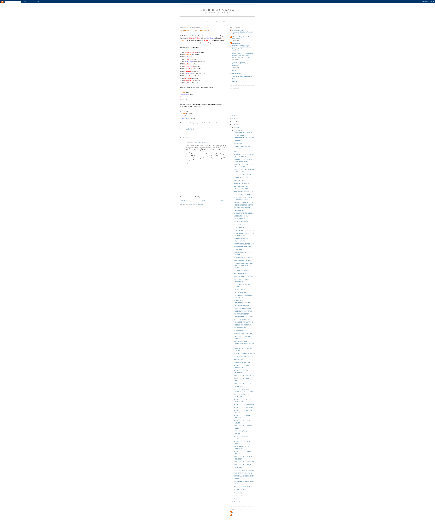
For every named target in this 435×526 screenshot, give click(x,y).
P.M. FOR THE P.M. (240, 290)
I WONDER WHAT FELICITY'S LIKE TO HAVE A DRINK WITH (243, 265)
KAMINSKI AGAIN (239, 228)
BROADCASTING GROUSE (242, 308)
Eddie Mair (190, 130)
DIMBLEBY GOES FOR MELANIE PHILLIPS (241, 187)
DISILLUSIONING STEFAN (242, 325)
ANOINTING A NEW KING (242, 363)
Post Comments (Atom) (195, 205)
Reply (187, 163)
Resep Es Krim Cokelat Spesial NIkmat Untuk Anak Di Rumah (241, 56)
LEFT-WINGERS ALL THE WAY (244, 244)
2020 (234, 119)
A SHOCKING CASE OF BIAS (243, 133)
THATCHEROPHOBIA (241, 331)
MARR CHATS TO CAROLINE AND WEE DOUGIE (243, 160)
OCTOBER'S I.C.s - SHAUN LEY (244, 462)
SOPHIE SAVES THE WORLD (243, 311)
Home (203, 200)
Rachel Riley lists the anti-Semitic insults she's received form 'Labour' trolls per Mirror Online (241, 47)
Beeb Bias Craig (217, 9)
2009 (234, 125)
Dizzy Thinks (236, 73)
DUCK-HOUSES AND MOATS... (243, 486)
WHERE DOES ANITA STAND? (243, 357)
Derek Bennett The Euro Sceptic (242, 53)
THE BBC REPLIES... (240, 328)
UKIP (234, 70)
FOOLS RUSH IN (239, 143)
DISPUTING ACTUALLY (241, 184)
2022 (234, 116)
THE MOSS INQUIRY (240, 225)
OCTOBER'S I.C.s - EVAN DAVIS (244, 376)
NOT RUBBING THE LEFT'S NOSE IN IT (242, 447)
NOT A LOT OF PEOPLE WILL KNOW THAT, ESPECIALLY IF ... (244, 343)
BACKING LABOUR (240, 292)
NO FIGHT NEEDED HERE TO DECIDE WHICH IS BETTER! (244, 204)
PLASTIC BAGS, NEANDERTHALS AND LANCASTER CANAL (242, 303)
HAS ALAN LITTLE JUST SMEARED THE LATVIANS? (244, 321)
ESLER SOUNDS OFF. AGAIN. (243, 260)
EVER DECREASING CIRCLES (243, 195)
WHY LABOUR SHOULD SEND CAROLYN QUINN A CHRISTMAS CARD (244, 236)
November (237, 130)
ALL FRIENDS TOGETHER (242, 175)
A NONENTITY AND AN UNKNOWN (241, 280)
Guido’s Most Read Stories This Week (242, 32)
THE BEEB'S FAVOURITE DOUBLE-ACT (242, 209)
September (237, 496)
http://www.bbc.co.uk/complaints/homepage (217, 22)
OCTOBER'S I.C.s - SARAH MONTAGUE (242, 385)
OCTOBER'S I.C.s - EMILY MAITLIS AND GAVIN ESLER (244, 390)
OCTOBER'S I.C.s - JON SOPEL (243, 407)
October (236, 493)
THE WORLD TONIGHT (241, 314)
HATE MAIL (237, 151)
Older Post (223, 200)
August (236, 499)
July (235, 502)
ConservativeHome (238, 62)
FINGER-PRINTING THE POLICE (244, 213)
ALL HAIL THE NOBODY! (242, 270)
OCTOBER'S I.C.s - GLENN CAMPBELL (242, 400)
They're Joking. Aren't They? (241, 37)
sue (232, 515)
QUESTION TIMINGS (240, 273)
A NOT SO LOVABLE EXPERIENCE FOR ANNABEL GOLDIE (244, 138)
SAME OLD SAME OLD (241, 216)
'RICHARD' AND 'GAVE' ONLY (243, 192)
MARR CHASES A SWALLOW (243, 257)
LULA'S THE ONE (239, 219)
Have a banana (236, 38)
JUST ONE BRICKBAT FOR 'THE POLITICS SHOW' (244, 155)
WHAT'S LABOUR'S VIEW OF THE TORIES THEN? (243, 199)
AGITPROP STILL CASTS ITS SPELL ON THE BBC (243, 165)
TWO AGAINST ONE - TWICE (243, 473)
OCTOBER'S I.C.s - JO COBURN (244, 470)
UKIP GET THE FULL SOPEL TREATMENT (243, 248)
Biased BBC (236, 81)
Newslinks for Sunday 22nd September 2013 (240, 65)
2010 (234, 122)
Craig (232, 512)
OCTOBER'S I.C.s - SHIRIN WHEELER (242, 395)
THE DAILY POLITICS (241, 222)
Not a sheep (236, 43)
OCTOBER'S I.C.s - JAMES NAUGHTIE (242, 372)
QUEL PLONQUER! (240, 241)
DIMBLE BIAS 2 (239, 360)
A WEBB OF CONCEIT (241, 178)
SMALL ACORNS (239, 181)
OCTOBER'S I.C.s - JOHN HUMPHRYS (241, 366)
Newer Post (183, 200)
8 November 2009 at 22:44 (202, 143)
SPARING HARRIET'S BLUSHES (244, 276)
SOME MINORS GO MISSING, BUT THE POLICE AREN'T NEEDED (243, 336)
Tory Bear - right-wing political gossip (242, 77)
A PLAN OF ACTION (240, 489)
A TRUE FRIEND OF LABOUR (243, 317)
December (237, 127)
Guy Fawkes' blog (238, 30)
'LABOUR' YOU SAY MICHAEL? (244, 231)
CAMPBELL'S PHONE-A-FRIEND (244, 354)
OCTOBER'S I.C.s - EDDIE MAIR (244, 404)
